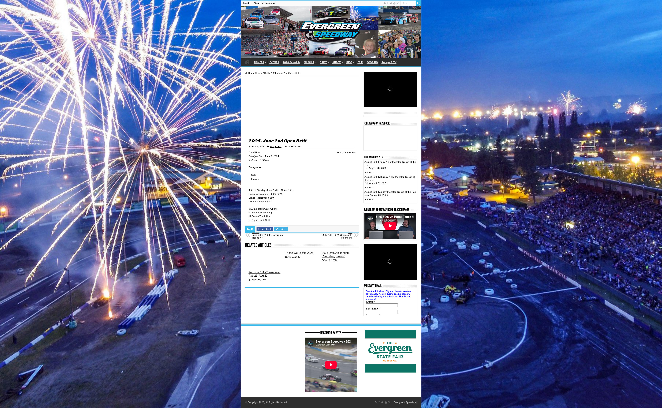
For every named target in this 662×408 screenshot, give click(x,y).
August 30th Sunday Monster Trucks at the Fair (390, 191)
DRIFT (323, 62)
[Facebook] (388, 3)
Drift (266, 73)
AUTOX (336, 62)
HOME (247, 62)
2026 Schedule (291, 62)
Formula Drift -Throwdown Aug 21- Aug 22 (264, 274)
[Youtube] (394, 3)
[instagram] (398, 3)
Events (278, 146)
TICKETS (259, 62)
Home (251, 73)
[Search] (418, 3)
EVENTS (274, 62)
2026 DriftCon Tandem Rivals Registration (335, 254)
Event (259, 73)
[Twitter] (390, 3)
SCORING (372, 62)
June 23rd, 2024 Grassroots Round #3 (267, 235)
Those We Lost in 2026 (299, 252)
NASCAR (309, 62)
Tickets (246, 3)
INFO (349, 62)
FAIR (360, 62)
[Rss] (384, 3)
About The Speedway (264, 3)
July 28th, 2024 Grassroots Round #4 (337, 235)
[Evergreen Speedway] (331, 32)
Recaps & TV (389, 62)
